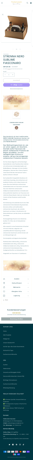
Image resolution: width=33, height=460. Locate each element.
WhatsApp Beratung (9, 388)
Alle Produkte (7, 335)
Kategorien (6, 339)
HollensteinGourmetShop (14, 457)
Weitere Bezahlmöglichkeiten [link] (16, 88)
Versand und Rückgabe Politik (12, 372)
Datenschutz (6, 368)
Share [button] (6, 300)
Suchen (5, 365)
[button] (2, 3)
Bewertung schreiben (16, 319)
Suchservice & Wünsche (10, 354)
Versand (8, 68)
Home (5, 331)
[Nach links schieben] (13, 49)
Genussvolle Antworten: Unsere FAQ (13, 376)
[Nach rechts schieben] (20, 49)
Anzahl (4, 71)
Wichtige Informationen (10, 380)
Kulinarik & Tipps (8, 350)
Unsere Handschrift (8, 343)
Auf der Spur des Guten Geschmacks (13, 346)
